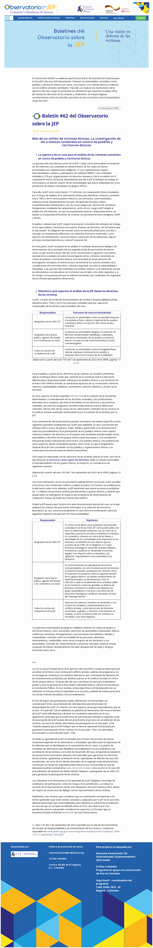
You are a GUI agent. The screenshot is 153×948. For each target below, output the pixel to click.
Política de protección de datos (66, 846)
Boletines (70, 17)
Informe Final (76, 395)
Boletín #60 (68, 812)
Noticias (104, 17)
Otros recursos (87, 17)
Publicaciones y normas (49, 17)
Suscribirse (118, 18)
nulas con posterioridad (78, 767)
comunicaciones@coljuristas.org (66, 852)
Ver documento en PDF (109, 108)
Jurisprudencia (25, 17)
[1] (79, 163)
